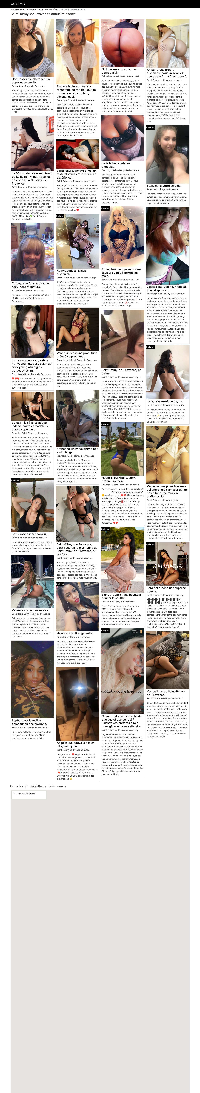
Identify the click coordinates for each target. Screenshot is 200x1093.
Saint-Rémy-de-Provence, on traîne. (121, 371)
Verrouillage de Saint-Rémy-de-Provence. (166, 693)
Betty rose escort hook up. (30, 534)
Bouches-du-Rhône (48, 9)
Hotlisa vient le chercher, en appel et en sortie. (31, 80)
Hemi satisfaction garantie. (75, 633)
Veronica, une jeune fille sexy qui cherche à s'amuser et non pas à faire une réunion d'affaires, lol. (167, 491)
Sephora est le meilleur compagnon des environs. (29, 722)
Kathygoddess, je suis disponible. (72, 272)
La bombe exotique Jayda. (165, 401)
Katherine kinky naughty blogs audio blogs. (77, 450)
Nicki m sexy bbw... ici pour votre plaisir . (120, 71)
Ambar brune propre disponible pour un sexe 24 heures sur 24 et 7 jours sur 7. (167, 73)
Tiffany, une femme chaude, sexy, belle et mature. (31, 285)
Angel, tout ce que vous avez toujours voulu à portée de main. (121, 273)
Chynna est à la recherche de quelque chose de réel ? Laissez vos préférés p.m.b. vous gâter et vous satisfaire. (122, 721)
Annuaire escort (18, 9)
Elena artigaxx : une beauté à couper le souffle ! (121, 596)
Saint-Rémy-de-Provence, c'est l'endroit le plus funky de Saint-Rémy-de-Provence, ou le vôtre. (77, 549)
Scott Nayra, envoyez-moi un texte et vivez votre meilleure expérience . (76, 174)
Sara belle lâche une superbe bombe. (166, 589)
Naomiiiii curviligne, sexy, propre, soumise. (119, 479)
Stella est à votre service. (164, 185)
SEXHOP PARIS (18, 4)
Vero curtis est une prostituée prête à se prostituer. (77, 354)
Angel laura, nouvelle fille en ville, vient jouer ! (76, 744)
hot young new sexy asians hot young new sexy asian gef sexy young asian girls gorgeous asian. (32, 365)
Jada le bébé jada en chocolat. (116, 165)
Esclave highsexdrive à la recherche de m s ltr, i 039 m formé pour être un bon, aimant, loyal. (76, 91)
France (32, 9)
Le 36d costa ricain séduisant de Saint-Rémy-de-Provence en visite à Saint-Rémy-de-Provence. (32, 178)
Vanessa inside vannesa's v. (30, 610)
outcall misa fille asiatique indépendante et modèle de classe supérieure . (30, 426)
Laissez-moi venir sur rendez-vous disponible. (167, 288)
